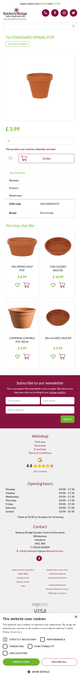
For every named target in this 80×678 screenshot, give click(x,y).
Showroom (15, 195)
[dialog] (40, 645)
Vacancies (40, 445)
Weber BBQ (23, 574)
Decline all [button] (59, 661)
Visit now (40, 441)
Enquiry (13, 187)
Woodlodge (46, 212)
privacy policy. (57, 392)
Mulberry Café (23, 578)
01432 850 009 (45, 13)
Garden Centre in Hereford (23, 570)
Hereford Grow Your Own (57, 570)
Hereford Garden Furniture (57, 589)
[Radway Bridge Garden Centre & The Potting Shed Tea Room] (15, 13)
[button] (40, 672)
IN (64, 13)
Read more (16, 632)
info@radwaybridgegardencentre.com (41, 550)
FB (55, 13)
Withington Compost (57, 593)
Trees (23, 586)
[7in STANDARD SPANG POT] (40, 86)
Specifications (17, 172)
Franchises (40, 449)
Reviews (14, 180)
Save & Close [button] (21, 661)
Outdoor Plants (22, 582)
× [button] (75, 617)
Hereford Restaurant (57, 585)
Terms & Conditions (40, 452)
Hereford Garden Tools (57, 578)
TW (73, 13)
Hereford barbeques (57, 574)
